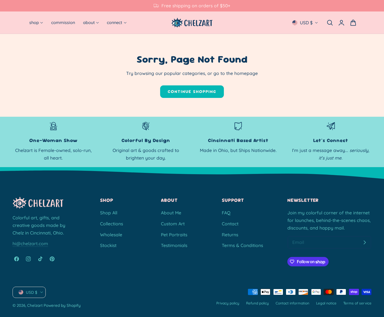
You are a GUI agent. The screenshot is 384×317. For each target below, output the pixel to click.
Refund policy (257, 303)
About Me (171, 212)
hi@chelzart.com (30, 243)
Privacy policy (227, 303)
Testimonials (174, 245)
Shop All (108, 212)
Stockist (108, 245)
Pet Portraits (174, 234)
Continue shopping (192, 91)
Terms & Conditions (242, 245)
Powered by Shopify (62, 305)
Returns (230, 234)
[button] (330, 22)
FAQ (226, 212)
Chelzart (35, 305)
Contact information (292, 303)
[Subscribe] (364, 242)
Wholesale (111, 234)
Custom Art (173, 223)
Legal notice (326, 303)
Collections (111, 223)
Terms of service (357, 303)
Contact (230, 223)
